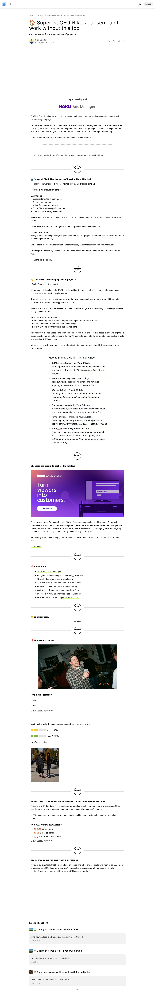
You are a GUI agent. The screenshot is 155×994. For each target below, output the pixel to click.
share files (74, 590)
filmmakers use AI (70, 597)
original (44, 742)
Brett (41, 116)
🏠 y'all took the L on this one (47, 836)
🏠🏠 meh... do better (44, 833)
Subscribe (40, 711)
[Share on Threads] (119, 41)
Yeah (34, 700)
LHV (33, 815)
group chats (60, 579)
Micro (33, 806)
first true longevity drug (66, 586)
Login (33, 711)
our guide (40, 537)
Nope (34, 706)
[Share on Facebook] (109, 41)
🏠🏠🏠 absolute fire (43, 829)
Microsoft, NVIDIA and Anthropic (52, 594)
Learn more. (36, 547)
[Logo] (4, 4)
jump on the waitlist (86, 345)
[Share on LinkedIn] (124, 41)
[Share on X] (114, 41)
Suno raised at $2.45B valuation (67, 583)
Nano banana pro (53, 575)
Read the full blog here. (41, 260)
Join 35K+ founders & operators (65, 155)
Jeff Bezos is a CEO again (49, 571)
